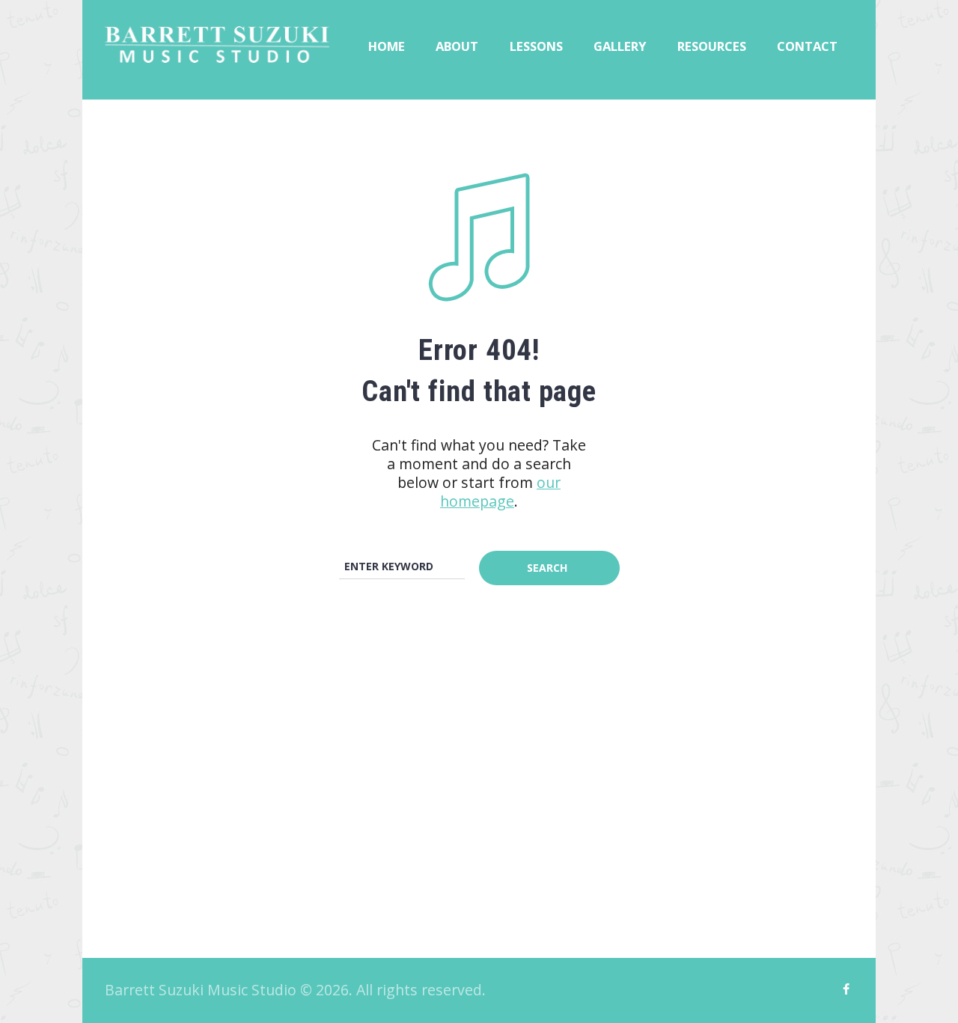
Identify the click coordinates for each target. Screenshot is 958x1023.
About (457, 46)
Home (386, 46)
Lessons (536, 46)
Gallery (620, 46)
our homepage (500, 491)
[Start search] (549, 568)
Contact (807, 46)
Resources (711, 46)
